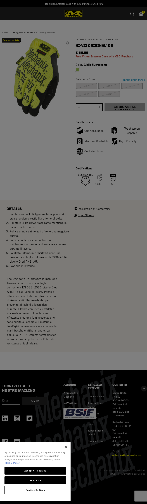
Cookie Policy (12, 462)
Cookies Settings (35, 490)
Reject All (35, 480)
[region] (35, 471)
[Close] (66, 447)
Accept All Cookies (35, 470)
